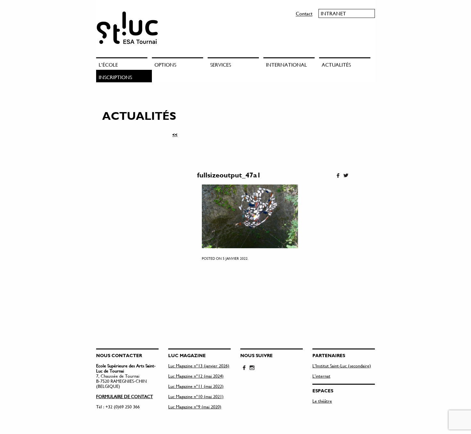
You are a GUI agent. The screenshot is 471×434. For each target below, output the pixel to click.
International (286, 64)
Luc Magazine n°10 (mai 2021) (196, 396)
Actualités (336, 64)
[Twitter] (346, 176)
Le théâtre (322, 400)
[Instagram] (252, 368)
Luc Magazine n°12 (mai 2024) (196, 376)
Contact (304, 13)
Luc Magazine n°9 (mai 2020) (194, 406)
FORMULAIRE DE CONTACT (124, 396)
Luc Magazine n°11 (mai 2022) (196, 386)
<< (175, 134)
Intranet (333, 13)
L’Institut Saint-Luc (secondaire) (341, 365)
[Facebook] (338, 176)
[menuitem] (124, 63)
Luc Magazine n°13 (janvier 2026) (198, 365)
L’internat (321, 376)
